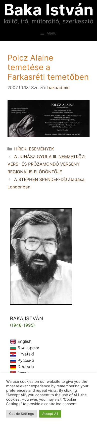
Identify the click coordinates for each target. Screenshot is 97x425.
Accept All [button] (50, 414)
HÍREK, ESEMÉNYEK (34, 148)
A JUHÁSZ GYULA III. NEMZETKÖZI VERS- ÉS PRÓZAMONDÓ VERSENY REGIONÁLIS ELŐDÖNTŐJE (46, 164)
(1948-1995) (22, 325)
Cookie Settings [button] (21, 414)
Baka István (49, 9)
